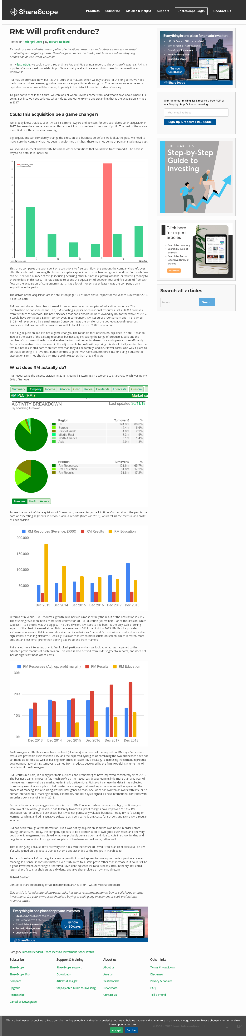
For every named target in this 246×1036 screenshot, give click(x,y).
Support (163, 11)
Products (93, 11)
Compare (15, 981)
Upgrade (15, 988)
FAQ (153, 988)
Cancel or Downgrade (23, 1001)
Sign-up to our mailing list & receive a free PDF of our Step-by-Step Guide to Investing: (194, 102)
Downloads (64, 974)
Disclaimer (156, 974)
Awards (108, 974)
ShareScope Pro (20, 974)
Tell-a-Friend (158, 995)
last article (23, 64)
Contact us (222, 11)
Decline (131, 1030)
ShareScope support (69, 967)
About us (109, 967)
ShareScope (34, 12)
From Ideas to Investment (60, 952)
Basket (238, 11)
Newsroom (110, 988)
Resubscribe (17, 995)
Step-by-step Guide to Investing (76, 988)
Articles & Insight (138, 11)
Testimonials (111, 981)
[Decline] (241, 1026)
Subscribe (112, 11)
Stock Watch (86, 952)
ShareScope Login (191, 11)
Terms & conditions (162, 967)
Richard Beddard (59, 42)
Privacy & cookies (161, 981)
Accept (116, 1030)
